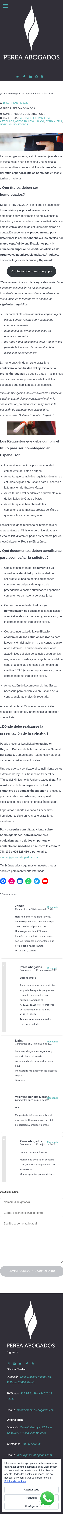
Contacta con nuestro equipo (31, 271)
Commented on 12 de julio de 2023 (37, 1144)
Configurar (31, 1506)
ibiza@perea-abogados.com (34, 1455)
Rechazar (31, 1497)
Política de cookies (15, 1481)
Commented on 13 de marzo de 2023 (33, 909)
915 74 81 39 (28, 1393)
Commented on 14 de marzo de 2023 (33, 1043)
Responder (53, 907)
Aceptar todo (31, 1489)
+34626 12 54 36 (30, 1444)
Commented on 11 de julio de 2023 (32, 1100)
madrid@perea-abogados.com (19, 857)
